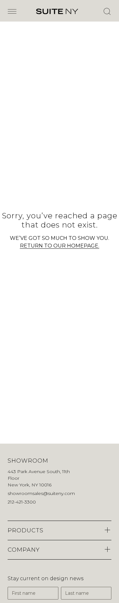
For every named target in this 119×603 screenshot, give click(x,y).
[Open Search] (106, 11)
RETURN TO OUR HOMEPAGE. (59, 246)
